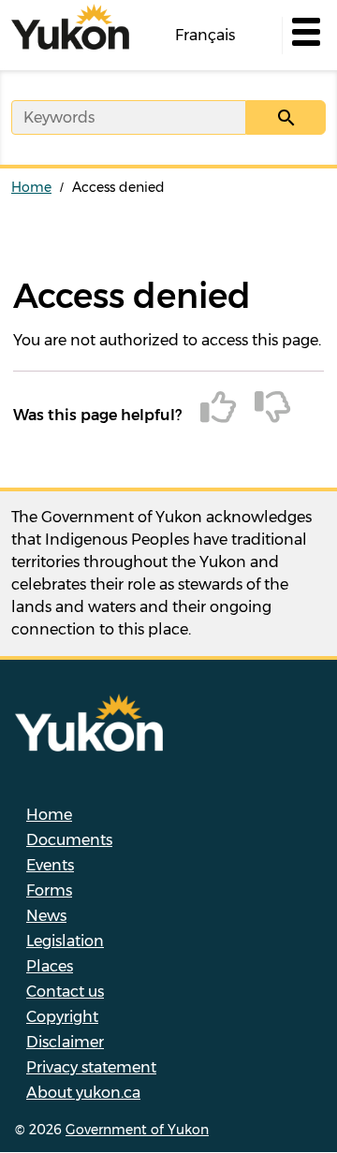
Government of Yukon (137, 1129)
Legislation (65, 941)
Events (50, 865)
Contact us (65, 991)
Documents (69, 840)
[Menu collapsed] (304, 35)
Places (49, 966)
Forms (49, 890)
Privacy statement (91, 1067)
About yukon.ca (83, 1093)
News (46, 916)
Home (31, 187)
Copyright (62, 1017)
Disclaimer (65, 1042)
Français (205, 35)
